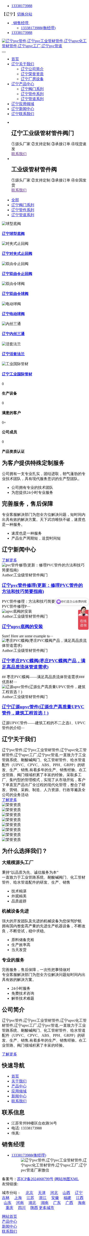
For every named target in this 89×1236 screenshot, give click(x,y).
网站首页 (9, 1216)
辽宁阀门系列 (32, 89)
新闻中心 (19, 1096)
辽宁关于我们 (22, 64)
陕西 (34, 1208)
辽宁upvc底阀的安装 (22, 626)
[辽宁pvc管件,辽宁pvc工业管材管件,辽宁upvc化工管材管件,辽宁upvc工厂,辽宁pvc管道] (44, 46)
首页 (15, 59)
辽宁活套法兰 (13, 354)
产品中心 (19, 1086)
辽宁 (79, 1193)
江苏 (30, 1198)
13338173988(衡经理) (38, 28)
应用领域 (19, 1091)
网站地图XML (67, 1179)
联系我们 (19, 154)
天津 (42, 1193)
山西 (66, 1193)
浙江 (43, 1198)
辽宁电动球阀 (13, 314)
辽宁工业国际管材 (17, 374)
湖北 (32, 1203)
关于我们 (19, 1081)
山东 (7, 1203)
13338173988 (21, 6)
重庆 (9, 1208)
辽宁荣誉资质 (32, 74)
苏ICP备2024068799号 (35, 1179)
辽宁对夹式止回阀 (17, 254)
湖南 (44, 1203)
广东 (57, 1203)
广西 (69, 1203)
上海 (18, 1198)
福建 (67, 1198)
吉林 (5, 1198)
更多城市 (46, 1208)
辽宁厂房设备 (32, 79)
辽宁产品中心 (22, 84)
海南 (81, 1203)
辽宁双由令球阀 (15, 294)
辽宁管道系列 (32, 99)
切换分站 (24, 14)
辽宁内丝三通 (13, 334)
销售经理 (20, 23)
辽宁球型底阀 (13, 234)
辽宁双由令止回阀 (17, 274)
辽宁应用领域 (22, 104)
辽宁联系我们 (22, 114)
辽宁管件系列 (32, 94)
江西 (80, 1198)
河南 (20, 1203)
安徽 (55, 1198)
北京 (29, 1193)
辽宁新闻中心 (22, 109)
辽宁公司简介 (32, 69)
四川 (22, 1208)
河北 (54, 1193)
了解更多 (9, 560)
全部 (15, 200)
